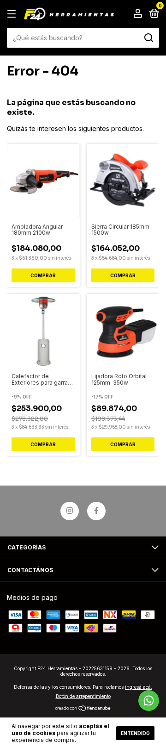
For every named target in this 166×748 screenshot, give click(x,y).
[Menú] (13, 14)
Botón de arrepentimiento (83, 696)
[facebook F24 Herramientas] (96, 511)
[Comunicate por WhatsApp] (148, 700)
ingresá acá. (138, 687)
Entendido (135, 733)
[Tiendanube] (83, 709)
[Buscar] (148, 38)
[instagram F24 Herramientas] (69, 511)
